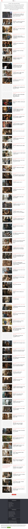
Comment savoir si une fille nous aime (13, 523)
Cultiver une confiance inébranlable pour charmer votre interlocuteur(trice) (18, 95)
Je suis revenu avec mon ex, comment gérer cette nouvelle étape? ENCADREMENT (19, 329)
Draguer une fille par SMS (11, 516)
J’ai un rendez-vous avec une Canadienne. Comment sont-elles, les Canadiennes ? (19, 37)
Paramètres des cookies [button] (3, 527)
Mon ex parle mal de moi (17, 284)
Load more (14, 494)
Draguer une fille (10, 504)
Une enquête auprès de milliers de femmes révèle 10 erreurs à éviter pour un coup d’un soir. (18, 15)
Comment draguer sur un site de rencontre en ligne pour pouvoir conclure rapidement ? (18, 110)
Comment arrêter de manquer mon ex (19, 342)
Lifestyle (21, 12)
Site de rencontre (10, 502)
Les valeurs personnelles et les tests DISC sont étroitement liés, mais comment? (18, 256)
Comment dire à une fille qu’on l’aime (13, 522)
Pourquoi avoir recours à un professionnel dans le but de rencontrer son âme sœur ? (17, 66)
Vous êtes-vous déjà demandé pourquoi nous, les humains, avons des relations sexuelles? (19, 263)
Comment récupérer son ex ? (17, 182)
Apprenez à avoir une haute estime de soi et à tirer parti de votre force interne (19, 241)
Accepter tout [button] (8, 527)
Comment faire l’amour (11, 503)
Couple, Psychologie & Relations (16, 12)
